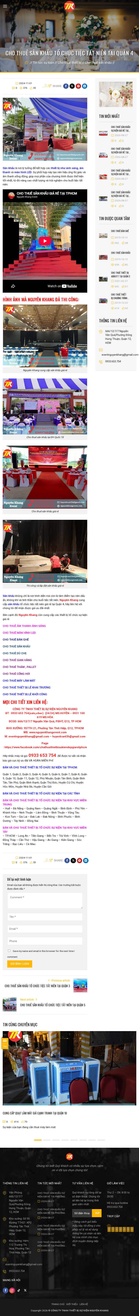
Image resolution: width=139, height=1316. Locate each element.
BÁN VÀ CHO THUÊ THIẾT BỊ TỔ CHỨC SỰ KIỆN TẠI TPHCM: (40, 767)
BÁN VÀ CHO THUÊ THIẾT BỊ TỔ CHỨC (27, 800)
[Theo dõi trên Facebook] (5, 1290)
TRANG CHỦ (57, 1304)
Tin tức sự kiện (43, 62)
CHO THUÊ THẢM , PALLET (19, 667)
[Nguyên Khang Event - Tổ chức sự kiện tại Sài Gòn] (69, 6)
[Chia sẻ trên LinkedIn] (84, 86)
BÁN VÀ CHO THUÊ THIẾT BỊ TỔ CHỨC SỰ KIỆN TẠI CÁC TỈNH (41, 793)
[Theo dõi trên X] (25, 1290)
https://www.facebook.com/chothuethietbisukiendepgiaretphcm (46, 747)
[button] (5, 6)
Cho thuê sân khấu (98, 62)
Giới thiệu (72, 1304)
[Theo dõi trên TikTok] (19, 1290)
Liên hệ (84, 1304)
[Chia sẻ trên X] (72, 86)
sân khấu (13, 604)
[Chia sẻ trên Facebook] (65, 86)
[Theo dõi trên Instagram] (12, 1290)
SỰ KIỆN (56, 800)
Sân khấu (8, 596)
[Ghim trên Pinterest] (78, 86)
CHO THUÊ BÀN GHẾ (16, 639)
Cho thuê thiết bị (69, 62)
